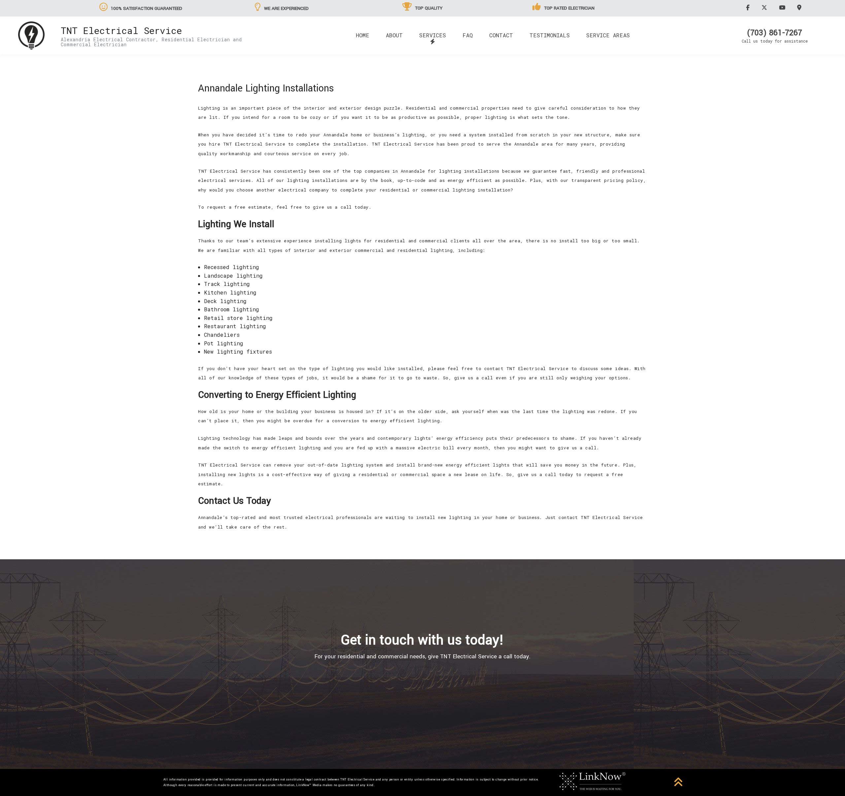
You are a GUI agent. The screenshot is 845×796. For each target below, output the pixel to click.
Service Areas (608, 35)
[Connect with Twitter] (765, 7)
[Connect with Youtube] (783, 7)
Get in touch (422, 694)
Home (362, 35)
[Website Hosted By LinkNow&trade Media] (592, 780)
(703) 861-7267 (774, 33)
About (394, 35)
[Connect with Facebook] (749, 7)
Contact (501, 35)
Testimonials (549, 35)
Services (432, 35)
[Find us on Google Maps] (800, 7)
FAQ (467, 35)
